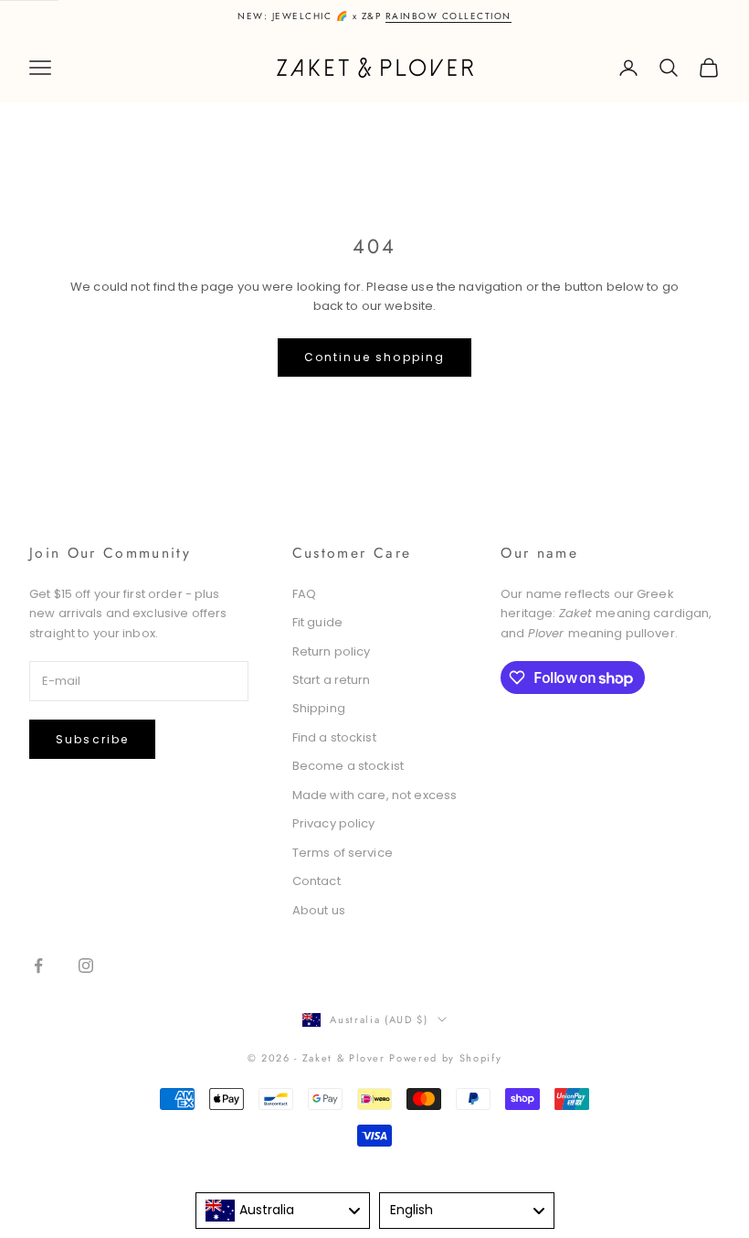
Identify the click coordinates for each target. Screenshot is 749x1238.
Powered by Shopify (445, 1058)
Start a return (331, 679)
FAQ (304, 594)
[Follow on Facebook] (38, 965)
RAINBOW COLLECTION (448, 16)
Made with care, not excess (374, 795)
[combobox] (283, 1210)
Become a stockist (348, 765)
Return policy (331, 651)
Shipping (318, 708)
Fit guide (317, 622)
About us (318, 910)
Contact (316, 881)
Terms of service (342, 852)
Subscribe (92, 739)
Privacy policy (333, 823)
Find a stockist (334, 737)
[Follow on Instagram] (86, 965)
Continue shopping (375, 357)
